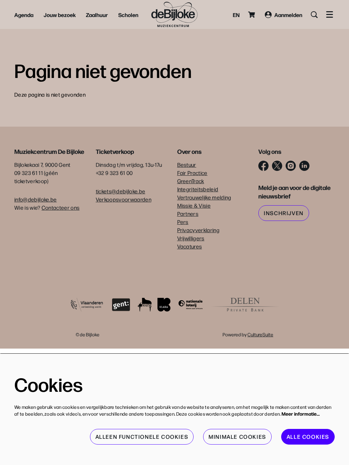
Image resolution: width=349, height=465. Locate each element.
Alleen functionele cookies (141, 436)
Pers (182, 221)
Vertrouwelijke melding (204, 197)
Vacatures (189, 246)
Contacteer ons (60, 207)
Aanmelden (288, 14)
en (236, 14)
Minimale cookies (237, 436)
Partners (188, 213)
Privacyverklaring (198, 230)
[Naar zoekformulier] (314, 15)
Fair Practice (192, 172)
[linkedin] (304, 166)
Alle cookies (308, 436)
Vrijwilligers (190, 238)
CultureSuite (260, 334)
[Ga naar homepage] (174, 14)
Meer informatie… (301, 413)
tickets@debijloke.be (120, 191)
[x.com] (277, 166)
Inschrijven (284, 213)
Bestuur (186, 164)
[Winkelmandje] (252, 15)
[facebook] (263, 166)
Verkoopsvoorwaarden (123, 199)
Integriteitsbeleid (197, 189)
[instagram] (291, 166)
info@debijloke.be (35, 199)
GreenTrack (190, 181)
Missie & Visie (194, 205)
